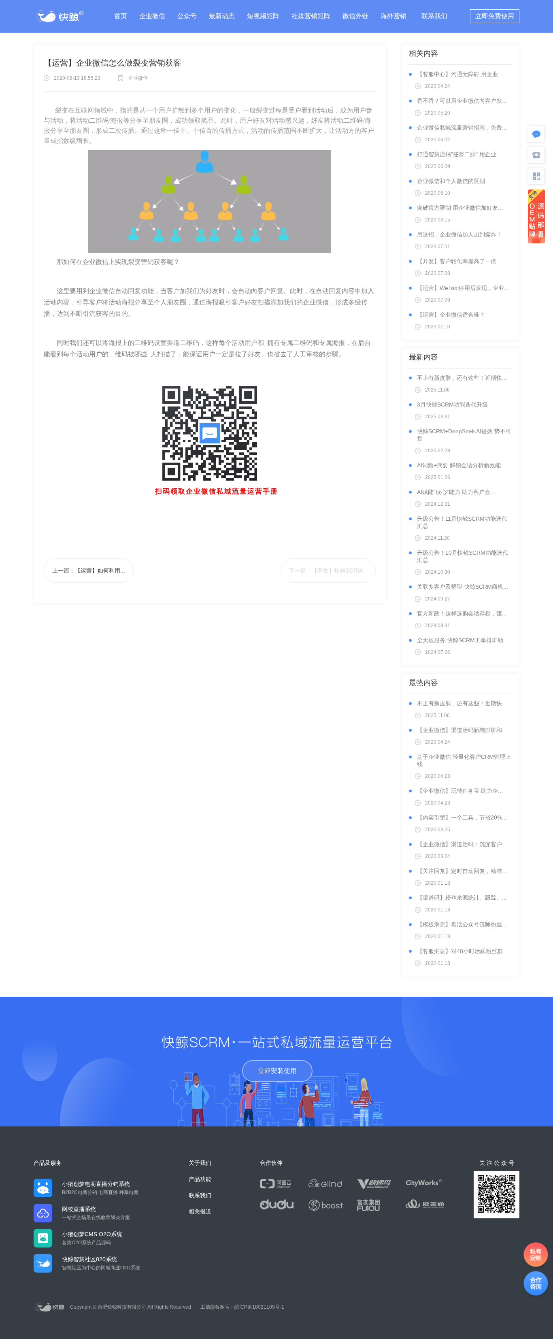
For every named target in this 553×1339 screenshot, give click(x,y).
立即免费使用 (494, 16)
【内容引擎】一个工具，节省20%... (462, 817)
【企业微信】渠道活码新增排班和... (462, 730)
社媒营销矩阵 (310, 16)
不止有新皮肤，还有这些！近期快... (462, 378)
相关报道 (200, 1211)
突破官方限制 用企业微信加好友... (460, 207)
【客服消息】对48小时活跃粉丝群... (462, 951)
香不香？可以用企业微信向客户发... (462, 101)
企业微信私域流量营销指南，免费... (462, 127)
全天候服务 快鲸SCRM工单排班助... (462, 640)
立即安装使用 (277, 1070)
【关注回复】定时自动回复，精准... (462, 871)
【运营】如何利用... (100, 570)
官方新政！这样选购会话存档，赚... (462, 613)
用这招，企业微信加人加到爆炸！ (459, 234)
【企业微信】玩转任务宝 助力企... (460, 791)
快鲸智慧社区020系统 (89, 1259)
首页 (120, 16)
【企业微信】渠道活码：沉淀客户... (462, 844)
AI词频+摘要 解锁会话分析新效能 (459, 465)
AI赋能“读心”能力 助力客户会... (456, 492)
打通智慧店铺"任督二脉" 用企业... (459, 154)
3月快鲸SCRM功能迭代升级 (452, 404)
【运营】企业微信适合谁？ (451, 314)
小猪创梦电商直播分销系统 (96, 1184)
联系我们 (434, 16)
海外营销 (393, 16)
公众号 (187, 16)
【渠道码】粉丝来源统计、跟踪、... (462, 897)
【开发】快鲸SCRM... (339, 570)
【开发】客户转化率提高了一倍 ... (460, 261)
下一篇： (328, 570)
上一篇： (88, 570)
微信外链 (355, 16)
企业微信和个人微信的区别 (451, 181)
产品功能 (200, 1179)
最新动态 (222, 16)
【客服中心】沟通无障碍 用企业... (460, 74)
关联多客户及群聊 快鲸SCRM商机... (462, 586)
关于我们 (200, 1163)
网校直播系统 (79, 1209)
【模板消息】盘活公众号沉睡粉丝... (462, 924)
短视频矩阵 (263, 16)
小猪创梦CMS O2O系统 (92, 1234)
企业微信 (152, 16)
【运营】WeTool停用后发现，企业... (463, 288)
